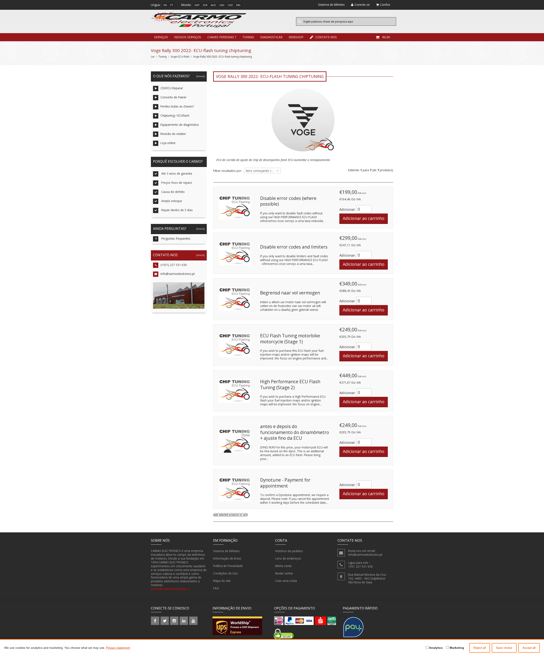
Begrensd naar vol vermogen (290, 293)
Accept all (529, 647)
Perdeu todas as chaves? (177, 106)
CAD (221, 5)
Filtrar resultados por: (227, 171)
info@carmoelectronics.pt (177, 274)
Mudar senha (284, 573)
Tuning (248, 37)
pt (171, 5)
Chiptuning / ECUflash (174, 115)
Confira (385, 5)
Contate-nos (326, 37)
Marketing (456, 647)
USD (230, 5)
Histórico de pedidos (289, 551)
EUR (205, 5)
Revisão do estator (173, 134)
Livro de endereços (288, 558)
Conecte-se (362, 5)
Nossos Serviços (187, 37)
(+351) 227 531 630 (173, 265)
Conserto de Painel (173, 97)
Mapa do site (222, 581)
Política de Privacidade (228, 566)
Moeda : (186, 5)
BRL (238, 5)
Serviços (161, 37)
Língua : (156, 5)
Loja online (168, 143)
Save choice (504, 647)
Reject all (479, 647)
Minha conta (283, 566)
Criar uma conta (286, 581)
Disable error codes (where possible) (288, 201)
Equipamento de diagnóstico (179, 125)
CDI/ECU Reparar (171, 88)
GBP (197, 5)
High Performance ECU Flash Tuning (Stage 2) (290, 384)
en (165, 5)
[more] (200, 76)
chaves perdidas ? (221, 37)
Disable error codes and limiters (293, 247)
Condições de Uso (225, 573)
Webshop (296, 37)
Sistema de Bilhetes (226, 551)
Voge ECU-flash (180, 56)
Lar (153, 56)
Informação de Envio (227, 558)
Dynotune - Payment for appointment (285, 483)
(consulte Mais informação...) (170, 589)
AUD (213, 5)
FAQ (216, 588)
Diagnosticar (271, 37)
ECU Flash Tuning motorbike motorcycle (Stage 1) (290, 339)
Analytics (435, 647)
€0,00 (386, 37)
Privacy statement (118, 647)
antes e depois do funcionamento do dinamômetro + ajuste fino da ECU (294, 432)
